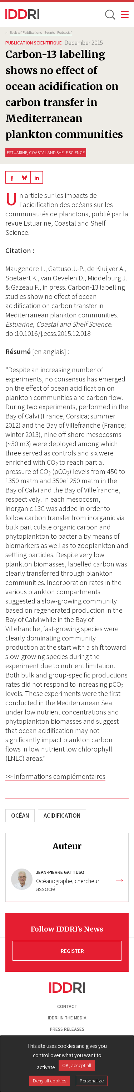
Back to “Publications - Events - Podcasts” (41, 32)
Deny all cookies (49, 1080)
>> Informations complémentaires (55, 776)
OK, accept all (76, 1065)
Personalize (92, 1080)
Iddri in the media (67, 1018)
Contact (67, 1006)
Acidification (62, 815)
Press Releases (67, 1029)
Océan (20, 815)
